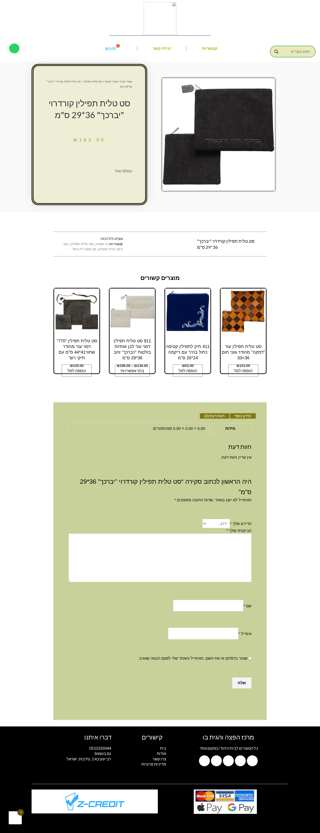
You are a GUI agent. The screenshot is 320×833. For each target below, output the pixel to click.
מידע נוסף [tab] (243, 415)
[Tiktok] (216, 760)
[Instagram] (228, 760)
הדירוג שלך (240, 524)
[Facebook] (240, 760)
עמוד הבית (126, 81)
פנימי (107, 81)
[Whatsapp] (252, 760)
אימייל (244, 634)
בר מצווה (102, 244)
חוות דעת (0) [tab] (214, 415)
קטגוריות (209, 48)
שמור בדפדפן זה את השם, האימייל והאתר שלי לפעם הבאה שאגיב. (193, 658)
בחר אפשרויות (132, 370)
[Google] (204, 760)
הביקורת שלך (239, 531)
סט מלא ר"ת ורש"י (84, 249)
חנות (115, 81)
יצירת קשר (162, 48)
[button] (14, 48)
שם (247, 606)
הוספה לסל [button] (243, 370)
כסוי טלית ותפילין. (93, 81)
